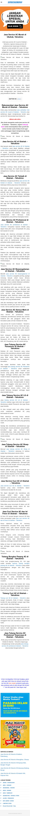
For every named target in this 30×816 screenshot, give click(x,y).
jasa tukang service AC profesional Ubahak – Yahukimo (15, 645)
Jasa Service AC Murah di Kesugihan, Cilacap (15, 759)
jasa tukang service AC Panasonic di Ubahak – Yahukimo (15, 367)
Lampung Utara (7, 803)
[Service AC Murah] (15, 2)
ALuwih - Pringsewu (8, 798)
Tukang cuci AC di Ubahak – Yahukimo (13, 598)
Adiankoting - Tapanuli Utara (11, 795)
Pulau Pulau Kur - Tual (9, 806)
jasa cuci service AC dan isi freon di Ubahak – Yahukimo (15, 519)
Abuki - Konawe (7, 790)
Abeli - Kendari (7, 785)
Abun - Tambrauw (7, 793)
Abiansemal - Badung (9, 787)
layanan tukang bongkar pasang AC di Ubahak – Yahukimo (15, 564)
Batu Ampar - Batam (8, 801)
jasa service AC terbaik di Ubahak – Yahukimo (15, 182)
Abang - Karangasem (8, 782)
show (19, 99)
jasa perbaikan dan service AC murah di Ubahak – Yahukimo (15, 111)
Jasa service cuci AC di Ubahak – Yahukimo (15, 486)
